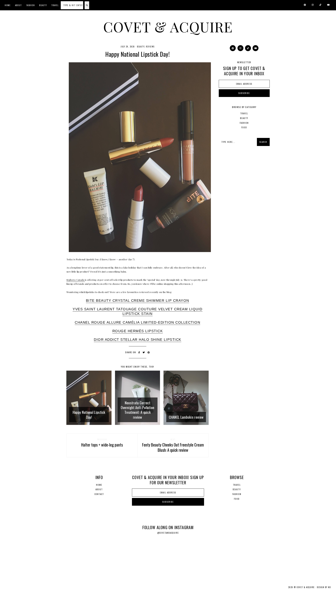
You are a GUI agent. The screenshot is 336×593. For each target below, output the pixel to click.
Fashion (30, 5)
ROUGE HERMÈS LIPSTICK (137, 331)
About (18, 5)
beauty (140, 46)
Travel (54, 5)
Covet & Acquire (168, 26)
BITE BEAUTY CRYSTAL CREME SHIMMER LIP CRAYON (137, 300)
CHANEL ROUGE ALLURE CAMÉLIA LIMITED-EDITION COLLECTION (137, 322)
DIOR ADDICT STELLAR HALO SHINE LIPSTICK (137, 339)
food (244, 127)
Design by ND (324, 587)
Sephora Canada (75, 279)
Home (7, 5)
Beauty (43, 5)
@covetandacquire (168, 532)
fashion (244, 122)
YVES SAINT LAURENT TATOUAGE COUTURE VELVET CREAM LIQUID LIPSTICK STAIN (137, 311)
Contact (99, 494)
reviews (150, 46)
